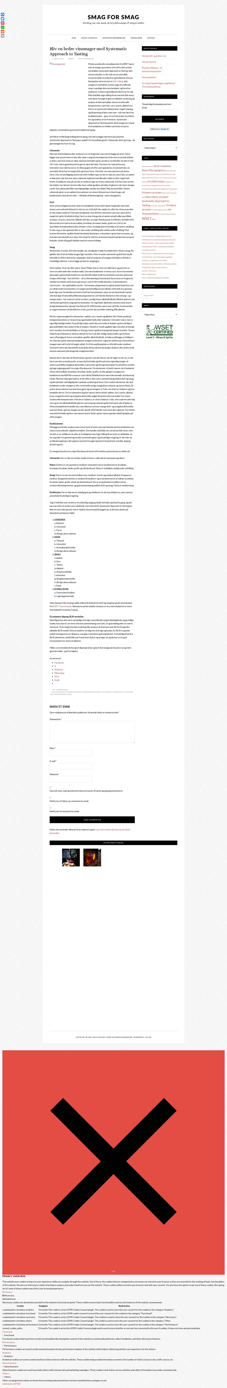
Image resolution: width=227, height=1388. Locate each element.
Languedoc (168, 182)
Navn (53, 748)
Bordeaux (167, 170)
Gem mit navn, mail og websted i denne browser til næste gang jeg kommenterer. (86, 790)
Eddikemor (149, 178)
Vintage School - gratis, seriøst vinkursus (154, 267)
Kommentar (56, 719)
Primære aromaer (74, 692)
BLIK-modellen (58, 692)
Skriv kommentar (86, 59)
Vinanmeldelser (149, 77)
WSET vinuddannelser (149, 274)
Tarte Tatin (154, 205)
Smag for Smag (113, 17)
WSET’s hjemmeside (62, 606)
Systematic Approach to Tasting (117, 692)
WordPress (138, 1037)
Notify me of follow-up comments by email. (69, 801)
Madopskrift (154, 185)
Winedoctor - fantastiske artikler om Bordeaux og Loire (159, 264)
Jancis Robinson (164, 178)
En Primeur (156, 178)
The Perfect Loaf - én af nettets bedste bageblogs (157, 257)
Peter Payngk (170, 189)
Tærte (166, 210)
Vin (53, 690)
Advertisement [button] (9, 1363)
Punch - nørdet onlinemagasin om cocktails (155, 278)
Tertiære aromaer (58, 694)
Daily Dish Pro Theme (102, 1037)
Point (175, 189)
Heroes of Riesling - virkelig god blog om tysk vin (157, 236)
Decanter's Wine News (149, 271)
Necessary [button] (7, 1292)
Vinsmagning (62, 690)
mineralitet (145, 189)
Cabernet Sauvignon (148, 174)
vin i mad (161, 214)
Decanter (169, 174)
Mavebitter (167, 185)
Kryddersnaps (156, 181)
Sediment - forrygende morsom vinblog (154, 260)
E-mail (53, 761)
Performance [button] (8, 1342)
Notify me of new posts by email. (64, 811)
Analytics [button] (6, 1352)
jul (170, 178)
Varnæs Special (149, 61)
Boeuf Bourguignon (153, 170)
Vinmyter (167, 214)
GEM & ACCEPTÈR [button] (11, 1384)
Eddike (144, 178)
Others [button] (5, 1373)
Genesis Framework (123, 1037)
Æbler (154, 219)
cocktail (164, 174)
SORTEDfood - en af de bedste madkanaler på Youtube (159, 240)
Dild (174, 174)
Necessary (9, 1295)
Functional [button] (7, 1331)
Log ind (148, 1037)
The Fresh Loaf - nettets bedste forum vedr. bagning (158, 253)
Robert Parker (166, 193)
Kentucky (145, 182)
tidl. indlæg (118, 81)
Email (144, 107)
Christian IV (157, 174)
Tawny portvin (161, 205)
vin (169, 209)
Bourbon (173, 170)
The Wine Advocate (158, 210)
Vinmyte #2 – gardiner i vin (154, 56)
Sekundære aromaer (92, 692)
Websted (54, 774)
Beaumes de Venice (148, 166)
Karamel (174, 178)
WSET (70, 694)
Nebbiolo (163, 189)
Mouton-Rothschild (154, 189)
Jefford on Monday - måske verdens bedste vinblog (158, 243)
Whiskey (173, 214)
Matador (161, 185)
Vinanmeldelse (150, 213)
